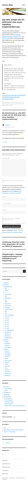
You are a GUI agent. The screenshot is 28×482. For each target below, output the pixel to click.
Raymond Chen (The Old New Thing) (13, 430)
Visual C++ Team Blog (9, 431)
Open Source (8, 360)
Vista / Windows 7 (9, 315)
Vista (6, 368)
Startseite (4, 460)
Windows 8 (8, 336)
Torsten (7, 125)
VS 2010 (15, 103)
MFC (23, 102)
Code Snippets (9, 400)
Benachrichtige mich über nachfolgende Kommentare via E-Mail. (11, 219)
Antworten (5, 142)
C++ (20, 102)
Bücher (7, 290)
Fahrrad (7, 345)
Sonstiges (7, 307)
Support (7, 362)
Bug (19, 103)
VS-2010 (10, 105)
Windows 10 (8, 332)
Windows (7, 370)
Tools (6, 364)
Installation (8, 354)
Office (6, 358)
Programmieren (5, 103)
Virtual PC (7, 366)
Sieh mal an (8, 305)
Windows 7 (8, 375)
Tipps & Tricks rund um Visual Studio (15, 405)
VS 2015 (7, 324)
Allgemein (6, 283)
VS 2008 (11, 103)
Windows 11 (8, 334)
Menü (23, 4)
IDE (6, 300)
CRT (6, 296)
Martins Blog (7, 5)
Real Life (6, 339)
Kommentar (6, 158)
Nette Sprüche (7, 396)
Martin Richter (7, 102)
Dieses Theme (8, 388)
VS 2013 (7, 322)
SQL (6, 311)
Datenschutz (7, 392)
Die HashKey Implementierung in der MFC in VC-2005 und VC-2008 (13, 36)
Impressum (7, 394)
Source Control (9, 309)
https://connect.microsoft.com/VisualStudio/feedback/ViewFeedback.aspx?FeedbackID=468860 (13, 97)
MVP (6, 390)
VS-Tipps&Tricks (9, 330)
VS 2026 (7, 328)
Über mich (6, 386)
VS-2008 (6, 105)
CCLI (5, 428)
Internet (7, 356)
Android (7, 351)
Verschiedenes (7, 398)
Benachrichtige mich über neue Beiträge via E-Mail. (13, 223)
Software (6, 349)
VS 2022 (7, 326)
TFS (6, 313)
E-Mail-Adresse (7, 203)
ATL (6, 288)
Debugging (8, 298)
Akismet (11, 191)
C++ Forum (7, 443)
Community (8, 294)
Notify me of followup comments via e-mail (13, 181)
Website (4, 209)
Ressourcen (8, 303)
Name (4, 196)
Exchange (7, 353)
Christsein (7, 343)
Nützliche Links (9, 402)
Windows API (8, 337)
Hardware (6, 284)
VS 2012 (7, 320)
